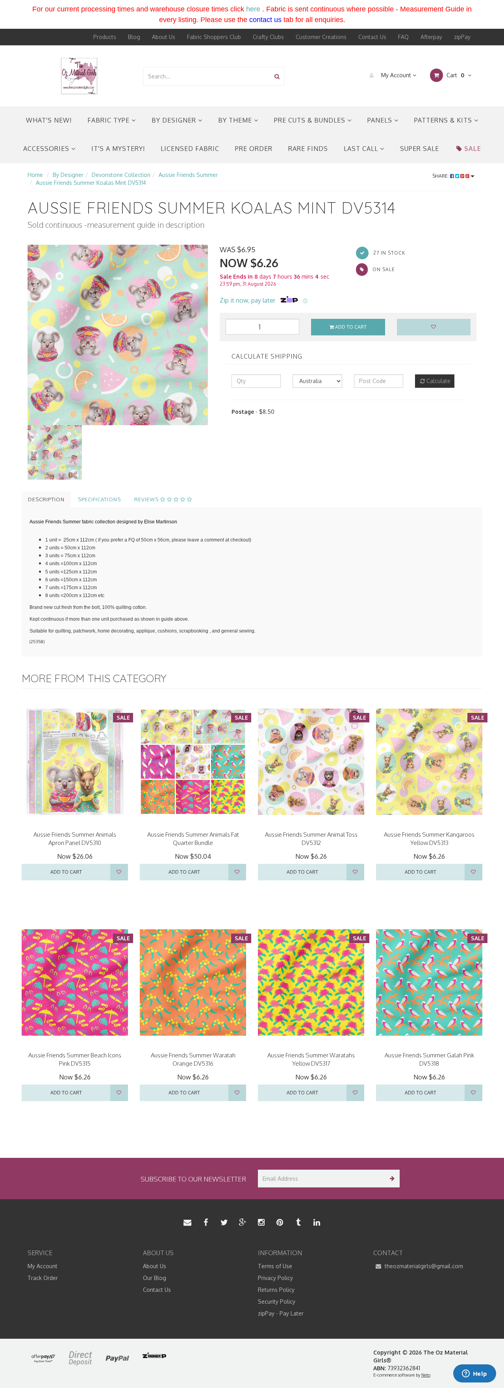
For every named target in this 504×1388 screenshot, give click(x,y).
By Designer (175, 120)
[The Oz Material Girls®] (79, 75)
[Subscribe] (391, 1178)
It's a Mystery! (118, 149)
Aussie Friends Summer (188, 174)
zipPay (462, 36)
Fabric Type (109, 120)
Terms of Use (275, 1266)
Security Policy (276, 1301)
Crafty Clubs (268, 36)
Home (35, 174)
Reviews (147, 499)
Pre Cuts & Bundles (310, 120)
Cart (454, 75)
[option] (118, 335)
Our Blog (154, 1278)
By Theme (236, 120)
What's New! (49, 120)
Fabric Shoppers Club (214, 36)
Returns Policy (276, 1289)
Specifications (99, 499)
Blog (134, 36)
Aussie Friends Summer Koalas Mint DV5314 (91, 182)
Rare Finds (308, 149)
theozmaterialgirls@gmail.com (423, 1266)
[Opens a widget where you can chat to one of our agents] (474, 1374)
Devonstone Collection (121, 174)
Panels (380, 120)
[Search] (277, 76)
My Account (396, 75)
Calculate (437, 381)
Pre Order (253, 149)
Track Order (43, 1278)
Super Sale (419, 149)
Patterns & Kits (444, 120)
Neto (425, 1375)
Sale (472, 149)
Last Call (362, 149)
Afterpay (431, 36)
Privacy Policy (275, 1278)
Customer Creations (321, 36)
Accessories (47, 149)
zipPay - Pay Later (281, 1313)
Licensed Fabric (190, 149)
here (253, 9)
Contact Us (372, 36)
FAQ (403, 36)
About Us (163, 36)
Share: (441, 176)
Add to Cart (350, 327)
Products (104, 36)
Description (46, 499)
